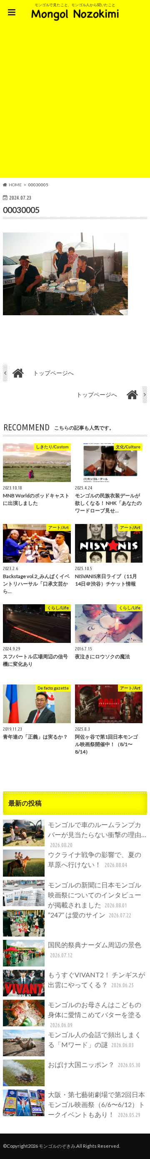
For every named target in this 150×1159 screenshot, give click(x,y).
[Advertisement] (75, 103)
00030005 (21, 210)
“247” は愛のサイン (89, 915)
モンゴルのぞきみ (57, 1146)
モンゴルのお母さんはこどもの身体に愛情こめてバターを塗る (94, 1014)
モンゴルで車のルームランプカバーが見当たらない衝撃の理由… (97, 834)
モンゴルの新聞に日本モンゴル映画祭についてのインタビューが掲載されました (94, 895)
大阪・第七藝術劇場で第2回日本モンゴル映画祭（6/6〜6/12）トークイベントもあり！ (96, 1104)
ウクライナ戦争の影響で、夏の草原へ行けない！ (94, 859)
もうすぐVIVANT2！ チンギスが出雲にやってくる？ (96, 979)
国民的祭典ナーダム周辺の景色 (94, 950)
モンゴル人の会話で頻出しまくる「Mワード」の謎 (94, 1039)
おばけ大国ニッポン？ (94, 1064)
